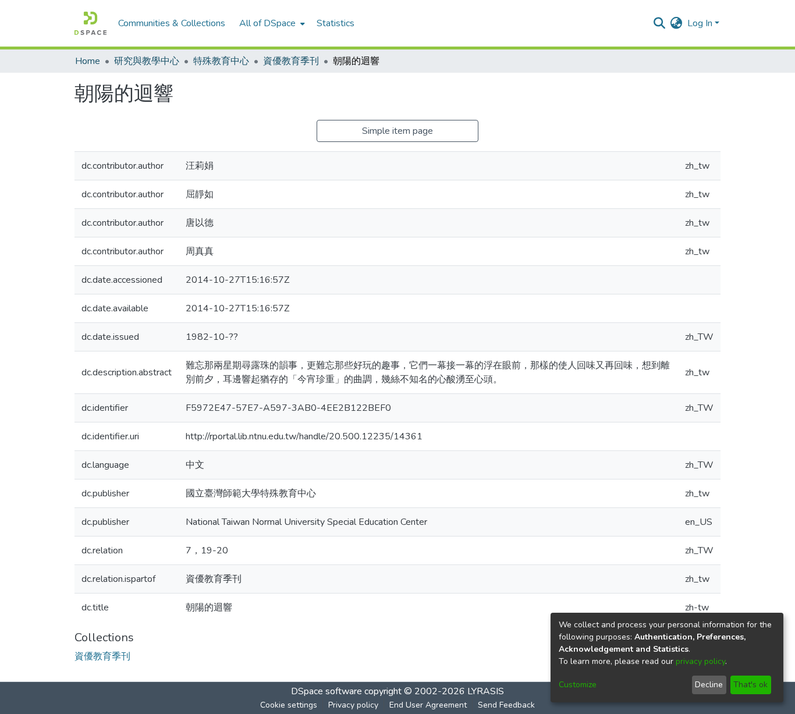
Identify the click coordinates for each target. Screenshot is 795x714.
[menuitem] (271, 23)
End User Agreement (428, 705)
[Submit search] (659, 23)
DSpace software (326, 691)
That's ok (750, 684)
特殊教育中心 (221, 61)
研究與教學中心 (146, 61)
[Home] (90, 23)
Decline (709, 684)
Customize (578, 684)
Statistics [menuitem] (335, 23)
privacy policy (700, 661)
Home (87, 61)
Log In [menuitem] (699, 23)
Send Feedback (506, 705)
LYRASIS (485, 691)
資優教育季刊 (291, 61)
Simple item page (397, 131)
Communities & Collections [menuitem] (171, 23)
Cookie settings (288, 705)
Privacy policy (353, 705)
